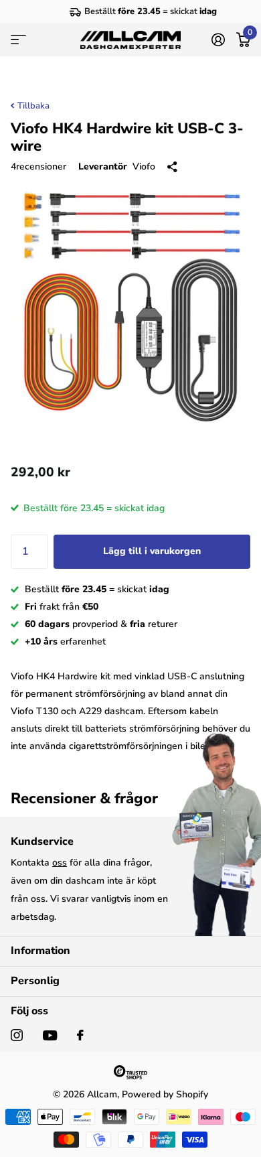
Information (40, 950)
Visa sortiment (18, 40)
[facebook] (80, 1035)
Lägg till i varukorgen (152, 551)
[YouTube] (50, 1035)
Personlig (35, 980)
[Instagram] (17, 1035)
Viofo (144, 166)
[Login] (218, 39)
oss (59, 862)
